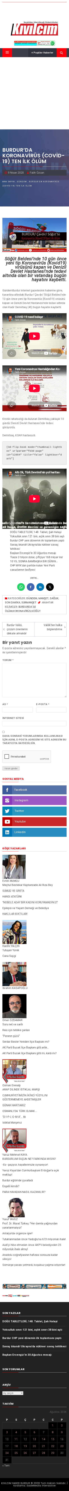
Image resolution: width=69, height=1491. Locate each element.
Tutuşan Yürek (10, 950)
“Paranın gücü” (11, 1035)
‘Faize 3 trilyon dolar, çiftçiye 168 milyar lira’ (36, 557)
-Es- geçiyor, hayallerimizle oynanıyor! (25, 1164)
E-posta (42, 704)
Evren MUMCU (10, 880)
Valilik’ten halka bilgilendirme (53, 627)
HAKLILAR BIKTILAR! (14, 913)
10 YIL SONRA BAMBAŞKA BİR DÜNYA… (34, 561)
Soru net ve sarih (12, 1024)
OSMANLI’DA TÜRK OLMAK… (19, 1111)
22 (52, 1446)
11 (16, 1439)
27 (34, 1453)
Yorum (7, 660)
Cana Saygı (9, 956)
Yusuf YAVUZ (10, 1219)
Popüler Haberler (43, 52)
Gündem (31, 598)
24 (7, 1453)
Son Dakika (12, 602)
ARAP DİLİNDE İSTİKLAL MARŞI (21, 1089)
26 (25, 1453)
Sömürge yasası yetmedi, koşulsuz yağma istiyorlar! (33, 1264)
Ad (5, 704)
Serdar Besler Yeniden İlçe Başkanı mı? (25, 1041)
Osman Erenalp (11, 1085)
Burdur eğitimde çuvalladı (17, 1180)
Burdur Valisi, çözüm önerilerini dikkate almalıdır (17, 629)
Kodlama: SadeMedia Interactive (34, 1485)
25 (16, 1453)
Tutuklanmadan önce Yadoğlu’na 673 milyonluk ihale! (34, 1239)
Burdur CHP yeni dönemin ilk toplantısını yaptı (37, 540)
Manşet (44, 598)
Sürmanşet (29, 602)
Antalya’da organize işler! (17, 1233)
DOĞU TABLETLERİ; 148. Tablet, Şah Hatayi (36, 532)
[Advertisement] (34, 93)
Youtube (20, 821)
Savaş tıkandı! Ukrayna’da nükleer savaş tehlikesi (34, 1346)
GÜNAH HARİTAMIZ (14, 1105)
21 (43, 1446)
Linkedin (20, 832)
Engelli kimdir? (11, 1186)
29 (52, 1453)
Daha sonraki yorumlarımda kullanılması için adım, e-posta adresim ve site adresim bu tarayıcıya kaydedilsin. (34, 740)
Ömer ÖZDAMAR (12, 1020)
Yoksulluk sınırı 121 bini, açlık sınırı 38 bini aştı (37, 536)
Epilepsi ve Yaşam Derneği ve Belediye (25, 908)
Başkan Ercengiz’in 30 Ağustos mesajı (33, 553)
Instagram (21, 800)
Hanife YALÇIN (11, 946)
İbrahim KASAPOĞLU (14, 988)
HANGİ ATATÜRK (12, 896)
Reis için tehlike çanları (16, 1030)
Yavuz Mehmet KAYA (14, 1154)
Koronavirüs (22, 611)
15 (52, 1439)
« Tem (6, 1465)
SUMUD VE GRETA (13, 890)
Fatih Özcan (37, 172)
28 (43, 1453)
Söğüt (36, 611)
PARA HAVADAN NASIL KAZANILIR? (23, 1192)
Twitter (19, 810)
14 (43, 1439)
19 (25, 1446)
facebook (20, 789)
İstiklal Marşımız (12, 1122)
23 (61, 1446)
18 (16, 1446)
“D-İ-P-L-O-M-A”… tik (14, 1116)
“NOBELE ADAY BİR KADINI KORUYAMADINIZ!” (30, 902)
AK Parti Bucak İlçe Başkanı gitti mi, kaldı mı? (29, 1053)
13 (34, 1439)
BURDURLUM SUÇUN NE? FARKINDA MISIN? (29, 1158)
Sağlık (54, 598)
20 (34, 1446)
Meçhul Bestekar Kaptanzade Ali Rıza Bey (27, 885)
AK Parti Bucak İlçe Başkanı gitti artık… (25, 1047)
